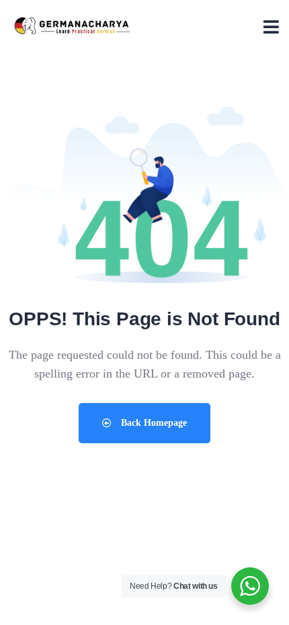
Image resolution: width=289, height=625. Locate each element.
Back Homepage (152, 423)
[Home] (72, 26)
